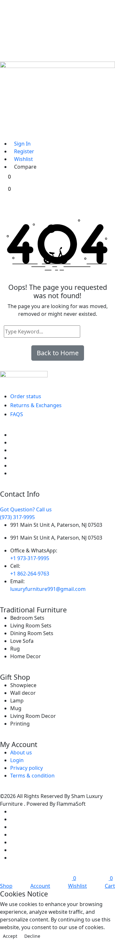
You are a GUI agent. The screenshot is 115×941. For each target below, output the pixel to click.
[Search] (86, 331)
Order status (25, 396)
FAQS (16, 414)
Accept (10, 936)
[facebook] (12, 434)
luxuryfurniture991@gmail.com (48, 588)
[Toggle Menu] (6, 114)
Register (24, 151)
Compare (25, 166)
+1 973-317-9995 (29, 558)
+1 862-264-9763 (29, 573)
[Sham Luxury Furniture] (57, 377)
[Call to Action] (6, 134)
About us (21, 752)
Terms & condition (32, 775)
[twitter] (12, 442)
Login (17, 760)
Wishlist (23, 159)
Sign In (22, 143)
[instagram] (12, 465)
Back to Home (58, 353)
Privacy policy (26, 767)
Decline (32, 936)
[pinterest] (12, 450)
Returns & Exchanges (36, 405)
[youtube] (12, 473)
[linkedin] (12, 457)
